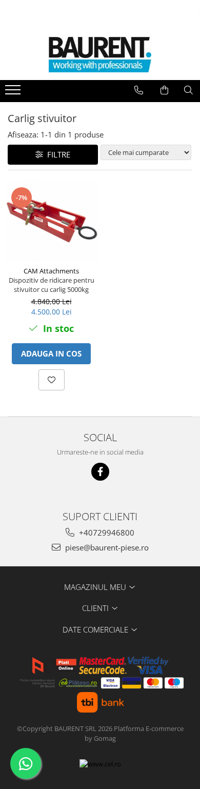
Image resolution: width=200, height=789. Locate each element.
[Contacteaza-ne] (138, 90)
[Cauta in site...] (188, 90)
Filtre (56, 154)
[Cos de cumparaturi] (164, 90)
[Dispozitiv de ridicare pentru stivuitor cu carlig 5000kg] (51, 221)
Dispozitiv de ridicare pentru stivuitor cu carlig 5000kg (51, 284)
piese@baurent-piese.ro (106, 547)
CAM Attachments (51, 270)
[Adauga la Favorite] (51, 379)
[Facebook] (100, 472)
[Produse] (14, 93)
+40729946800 (105, 532)
